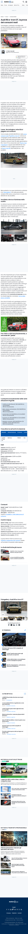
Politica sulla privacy (10, 918)
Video (23, 5)
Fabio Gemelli (10, 51)
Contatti (20, 913)
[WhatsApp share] (16, 625)
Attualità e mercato (10, 705)
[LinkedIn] (11, 909)
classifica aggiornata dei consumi (10, 540)
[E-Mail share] (19, 625)
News (2, 5)
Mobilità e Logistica (11, 717)
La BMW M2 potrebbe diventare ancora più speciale (12, 698)
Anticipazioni (9, 700)
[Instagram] (17, 909)
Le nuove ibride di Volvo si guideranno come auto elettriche (13, 703)
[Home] (9, 2)
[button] (2, 618)
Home (2, 16)
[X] (8, 909)
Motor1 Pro (16, 5)
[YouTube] (19, 909)
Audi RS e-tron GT (14, 136)
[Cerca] (23, 2)
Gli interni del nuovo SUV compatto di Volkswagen (11, 726)
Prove (5, 5)
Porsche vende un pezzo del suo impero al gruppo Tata (12, 732)
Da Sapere (10, 5)
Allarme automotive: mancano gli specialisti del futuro (13, 715)
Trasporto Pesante (11, 722)
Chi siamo (8, 913)
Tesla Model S (7, 192)
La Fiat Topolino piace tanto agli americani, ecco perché (13, 709)
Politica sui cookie (18, 918)
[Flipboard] (13, 909)
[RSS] (21, 909)
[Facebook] (6, 909)
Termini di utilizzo (19, 920)
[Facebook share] (9, 625)
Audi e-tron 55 (6, 148)
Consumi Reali (13, 16)
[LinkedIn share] (14, 625)
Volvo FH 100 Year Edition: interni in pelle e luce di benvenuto (13, 720)
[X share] (11, 625)
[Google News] (15, 909)
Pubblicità (14, 913)
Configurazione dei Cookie (10, 920)
